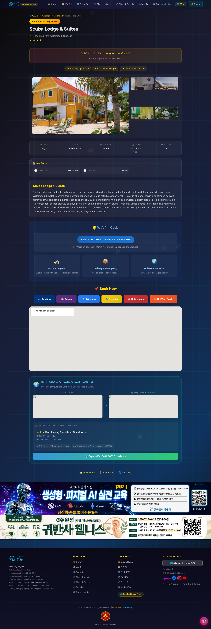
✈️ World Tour (124, 577)
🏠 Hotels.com (136, 299)
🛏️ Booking (44, 299)
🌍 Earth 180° (83, 4)
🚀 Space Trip (124, 582)
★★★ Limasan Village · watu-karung (53, 446)
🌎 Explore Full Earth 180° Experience (105, 456)
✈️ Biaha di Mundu (102, 4)
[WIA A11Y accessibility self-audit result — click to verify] (105, 620)
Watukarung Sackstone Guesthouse (62, 436)
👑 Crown (52, 4)
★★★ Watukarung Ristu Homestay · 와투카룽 (93, 446)
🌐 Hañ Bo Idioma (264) (130, 594)
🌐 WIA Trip (124, 472)
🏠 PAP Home (87, 472)
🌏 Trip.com (89, 299)
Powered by (122, 607)
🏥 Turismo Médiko (162, 4)
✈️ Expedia (112, 299)
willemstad (58, 16)
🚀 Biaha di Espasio (125, 4)
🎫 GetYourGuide (163, 299)
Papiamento (46, 16)
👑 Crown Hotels (125, 562)
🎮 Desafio (143, 4)
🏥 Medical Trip (124, 587)
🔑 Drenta (195, 4)
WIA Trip (36, 16)
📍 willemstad (106, 472)
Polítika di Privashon (170, 584)
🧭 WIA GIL (67, 4)
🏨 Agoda (66, 299)
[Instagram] (179, 578)
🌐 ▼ (181, 4)
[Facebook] (174, 578)
